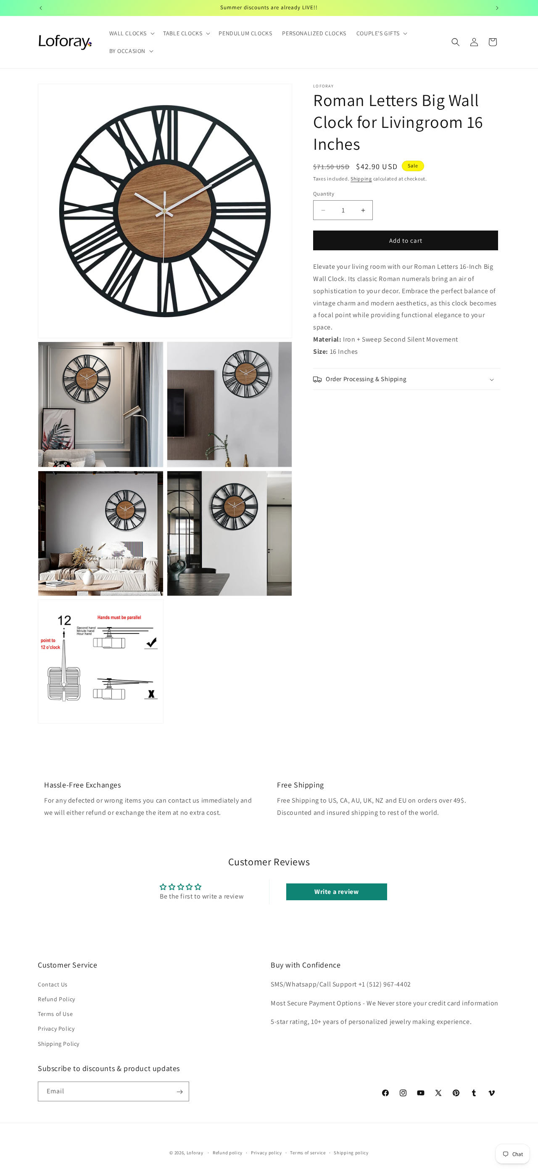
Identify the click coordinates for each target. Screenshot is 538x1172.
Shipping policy (351, 1152)
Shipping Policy (58, 1043)
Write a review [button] (336, 891)
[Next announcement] (497, 8)
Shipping (361, 178)
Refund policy (228, 1152)
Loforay (195, 1153)
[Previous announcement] (41, 8)
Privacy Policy (56, 1028)
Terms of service (307, 1152)
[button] (131, 33)
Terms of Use (55, 1014)
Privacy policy (266, 1152)
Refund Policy (56, 998)
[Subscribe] (179, 1092)
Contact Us (53, 984)
